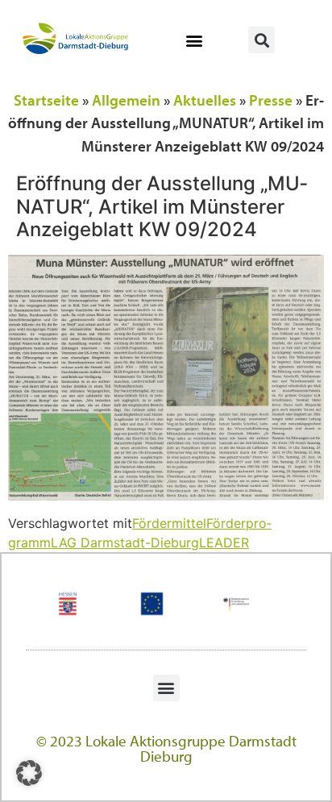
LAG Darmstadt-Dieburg (125, 542)
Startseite (46, 100)
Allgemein (126, 100)
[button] (194, 40)
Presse (271, 100)
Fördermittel (169, 523)
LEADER (224, 542)
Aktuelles (204, 100)
